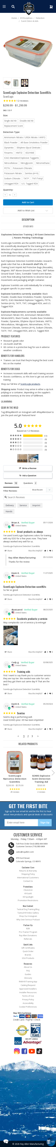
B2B (28, 928)
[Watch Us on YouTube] (32, 1051)
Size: (5, 115)
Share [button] (9, 550)
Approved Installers (28, 989)
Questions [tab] (28, 483)
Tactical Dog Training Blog (28, 909)
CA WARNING (6, 401)
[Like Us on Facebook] (24, 1051)
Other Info (28, 226)
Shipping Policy (28, 874)
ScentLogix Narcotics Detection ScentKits (14, 778)
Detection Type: (11, 132)
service (23, 505)
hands (9, 511)
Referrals (28, 939)
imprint (36, 505)
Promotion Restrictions (28, 900)
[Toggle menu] (4, 6)
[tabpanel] (15, 773)
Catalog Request (28, 985)
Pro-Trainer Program (28, 932)
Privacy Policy (28, 999)
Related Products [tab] (28, 744)
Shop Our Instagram (28, 916)
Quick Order (28, 951)
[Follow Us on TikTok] (39, 1051)
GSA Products (28, 958)
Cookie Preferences (28, 1007)
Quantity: (8, 189)
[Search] (13, 6)
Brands (28, 955)
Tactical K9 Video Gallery (28, 913)
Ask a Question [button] (29, 475)
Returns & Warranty (28, 871)
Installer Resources (28, 992)
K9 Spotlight (28, 897)
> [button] (38, 736)
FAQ (28, 970)
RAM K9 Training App (28, 981)
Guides (28, 974)
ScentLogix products (30, 384)
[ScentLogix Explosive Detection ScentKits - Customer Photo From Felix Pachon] (22, 458)
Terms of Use (28, 996)
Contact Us (28, 881)
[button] (46, 550)
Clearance (28, 890)
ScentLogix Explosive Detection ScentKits (21, 546)
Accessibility (28, 1003)
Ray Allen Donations (28, 935)
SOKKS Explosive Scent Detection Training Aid (41, 778)
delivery (10, 505)
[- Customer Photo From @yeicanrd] (33, 458)
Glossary (28, 978)
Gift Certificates (28, 948)
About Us (28, 967)
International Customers (28, 877)
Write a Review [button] (29, 468)
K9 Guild (28, 893)
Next (53, 772)
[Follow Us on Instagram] (17, 1051)
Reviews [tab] (9, 483)
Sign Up (44, 822)
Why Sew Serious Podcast (28, 919)
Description (28, 219)
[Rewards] (51, 1141)
